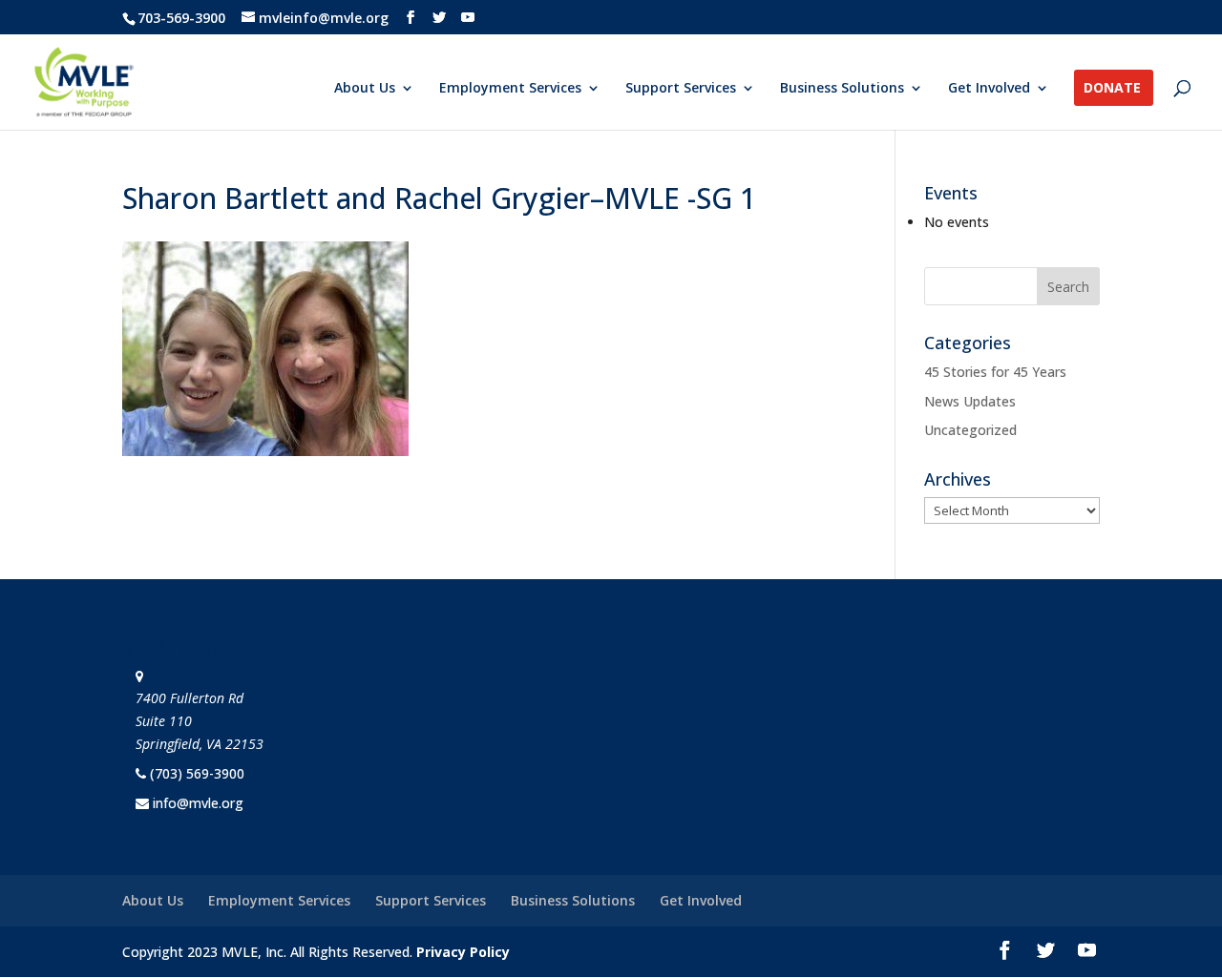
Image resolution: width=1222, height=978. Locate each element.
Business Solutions (842, 88)
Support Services (680, 88)
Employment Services (510, 88)
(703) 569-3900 (197, 773)
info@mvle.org (198, 803)
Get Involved (989, 88)
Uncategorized (970, 430)
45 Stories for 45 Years (995, 372)
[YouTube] (467, 17)
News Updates (970, 401)
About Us (364, 88)
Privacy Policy (463, 952)
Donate (1112, 88)
